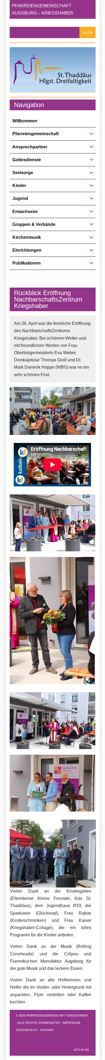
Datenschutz (27, 1030)
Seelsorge (22, 172)
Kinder (19, 185)
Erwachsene (25, 211)
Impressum (71, 1022)
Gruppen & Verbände (33, 224)
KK (87, 1049)
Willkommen (24, 121)
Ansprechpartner (29, 147)
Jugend (20, 198)
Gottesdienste (26, 159)
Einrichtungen (26, 250)
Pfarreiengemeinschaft (35, 133)
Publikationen (26, 263)
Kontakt (47, 1030)
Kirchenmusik (26, 237)
